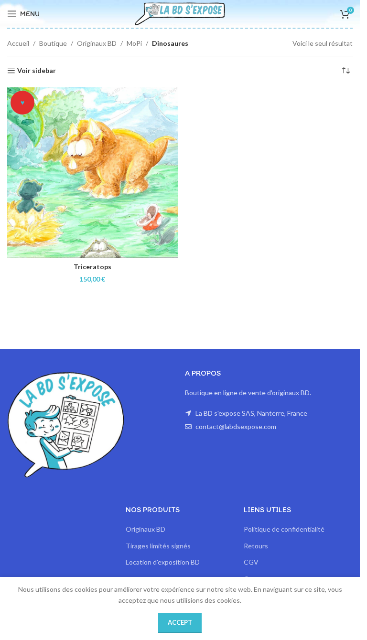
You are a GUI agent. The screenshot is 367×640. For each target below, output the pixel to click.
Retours (256, 546)
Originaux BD (97, 43)
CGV (251, 562)
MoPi (134, 43)
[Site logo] (180, 13)
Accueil (18, 43)
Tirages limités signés (158, 546)
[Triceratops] (92, 172)
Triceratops (92, 266)
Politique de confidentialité (284, 529)
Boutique (53, 43)
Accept (180, 622)
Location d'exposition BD (163, 562)
